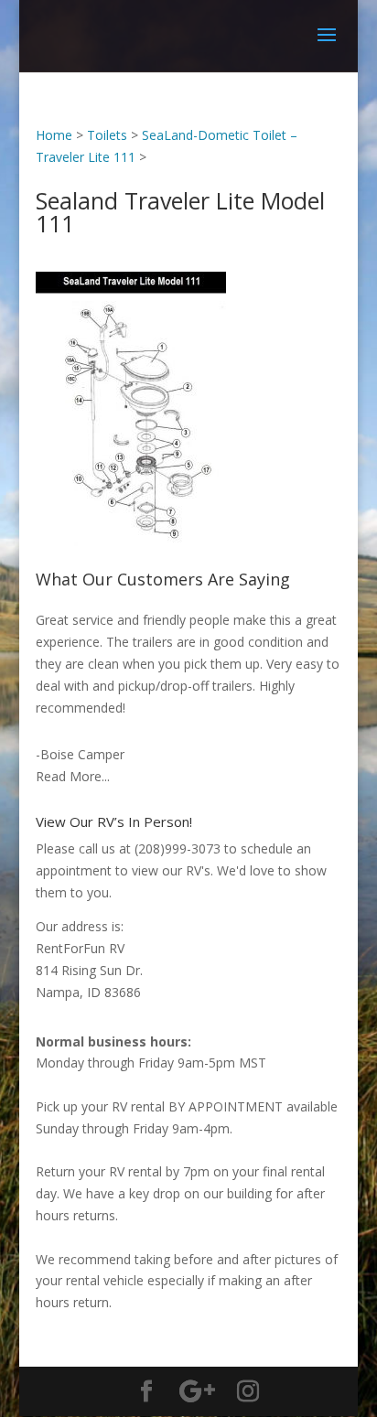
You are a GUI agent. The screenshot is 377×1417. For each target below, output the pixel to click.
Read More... (73, 776)
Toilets (107, 135)
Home (54, 135)
